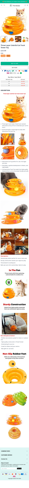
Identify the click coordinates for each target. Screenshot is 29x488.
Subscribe (19, 468)
